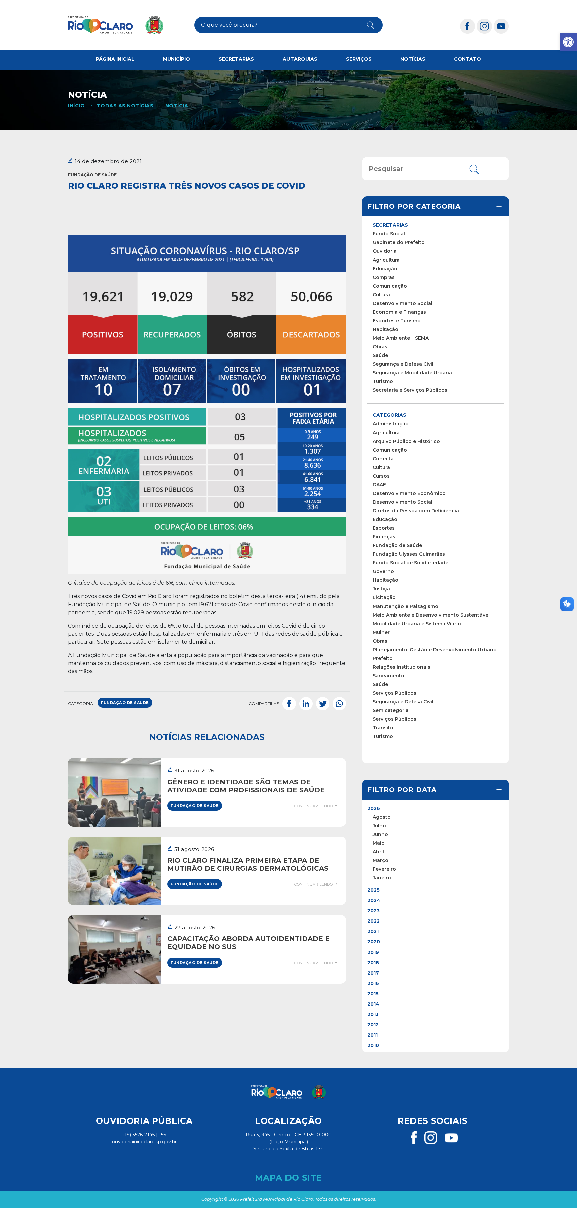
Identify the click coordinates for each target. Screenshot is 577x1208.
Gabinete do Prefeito (399, 242)
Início (76, 106)
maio (379, 843)
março (380, 860)
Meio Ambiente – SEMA (401, 338)
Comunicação (390, 286)
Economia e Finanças (399, 312)
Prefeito (383, 658)
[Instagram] (484, 26)
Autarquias (300, 59)
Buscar (365, 25)
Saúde (380, 355)
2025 (373, 890)
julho (379, 826)
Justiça (381, 589)
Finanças (384, 537)
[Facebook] (467, 26)
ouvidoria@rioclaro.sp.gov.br (144, 1142)
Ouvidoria (385, 251)
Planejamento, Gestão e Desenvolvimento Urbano (435, 650)
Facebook (289, 703)
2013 (373, 1014)
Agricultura (386, 260)
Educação (385, 269)
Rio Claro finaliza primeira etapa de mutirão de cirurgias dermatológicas (247, 864)
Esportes (384, 528)
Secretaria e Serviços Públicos (410, 390)
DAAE (379, 485)
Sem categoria (391, 710)
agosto (382, 817)
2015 (373, 994)
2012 (373, 1025)
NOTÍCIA (176, 106)
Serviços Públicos (394, 693)
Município (176, 59)
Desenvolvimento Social (402, 303)
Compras (384, 277)
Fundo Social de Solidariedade (410, 563)
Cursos (381, 476)
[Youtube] (501, 26)
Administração (391, 424)
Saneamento (388, 676)
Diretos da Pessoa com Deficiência (416, 511)
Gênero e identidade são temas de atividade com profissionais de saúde (246, 786)
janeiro (382, 878)
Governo (383, 571)
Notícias (412, 59)
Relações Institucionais (401, 667)
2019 (373, 952)
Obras (380, 347)
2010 (373, 1045)
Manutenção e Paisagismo (405, 606)
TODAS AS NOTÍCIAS (125, 106)
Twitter (322, 703)
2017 (373, 973)
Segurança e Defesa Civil (403, 364)
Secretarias (236, 59)
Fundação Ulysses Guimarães (409, 554)
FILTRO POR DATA (402, 790)
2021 (373, 931)
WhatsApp (339, 703)
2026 (373, 808)
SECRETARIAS (390, 225)
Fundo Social (389, 234)
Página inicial (115, 59)
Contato (467, 59)
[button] (568, 42)
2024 (373, 900)
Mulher (381, 632)
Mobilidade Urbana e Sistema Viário (417, 624)
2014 (373, 1004)
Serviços (359, 59)
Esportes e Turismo (397, 321)
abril (378, 852)
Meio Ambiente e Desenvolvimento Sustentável (431, 615)
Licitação (384, 597)
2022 (373, 921)
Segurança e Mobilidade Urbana (412, 373)
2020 (373, 942)
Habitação (385, 329)
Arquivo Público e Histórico (406, 441)
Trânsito (383, 728)
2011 (372, 1035)
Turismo (383, 381)
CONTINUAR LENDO (314, 806)
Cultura (381, 295)
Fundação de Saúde (92, 174)
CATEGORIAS (389, 415)
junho (380, 834)
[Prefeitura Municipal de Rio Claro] (115, 25)
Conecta (383, 459)
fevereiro (384, 869)
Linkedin (306, 703)
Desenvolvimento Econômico (409, 493)
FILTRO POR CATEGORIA (414, 206)
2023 (373, 911)
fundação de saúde (125, 702)
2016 (373, 983)
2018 (373, 963)
